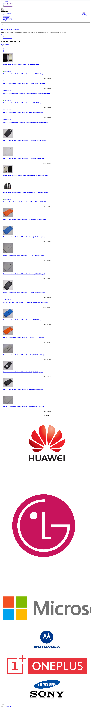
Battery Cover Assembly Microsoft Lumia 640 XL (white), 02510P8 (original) (24, 255)
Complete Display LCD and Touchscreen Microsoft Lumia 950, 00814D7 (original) (25, 122)
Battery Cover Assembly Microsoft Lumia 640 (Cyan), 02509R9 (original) (23, 319)
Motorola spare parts (7, 18)
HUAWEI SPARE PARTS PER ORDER (10, 29)
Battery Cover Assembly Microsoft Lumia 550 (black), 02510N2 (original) (23, 389)
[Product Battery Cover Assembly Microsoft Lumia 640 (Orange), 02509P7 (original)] (8, 334)
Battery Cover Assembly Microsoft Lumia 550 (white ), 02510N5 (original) (23, 406)
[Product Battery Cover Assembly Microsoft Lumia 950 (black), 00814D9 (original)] (7, 109)
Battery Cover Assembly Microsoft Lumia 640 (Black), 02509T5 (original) (23, 372)
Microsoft (7, 44)
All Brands (3, 44)
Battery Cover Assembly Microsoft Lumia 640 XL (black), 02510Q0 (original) (24, 292)
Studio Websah (9, 706)
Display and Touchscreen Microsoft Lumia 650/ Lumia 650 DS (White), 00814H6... (25, 175)
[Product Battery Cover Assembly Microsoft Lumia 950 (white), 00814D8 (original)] (7, 100)
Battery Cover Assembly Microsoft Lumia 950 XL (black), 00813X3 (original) (24, 83)
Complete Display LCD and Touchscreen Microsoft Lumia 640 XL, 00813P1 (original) (26, 201)
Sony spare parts (6, 16)
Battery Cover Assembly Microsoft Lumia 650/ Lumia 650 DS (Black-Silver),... (24, 140)
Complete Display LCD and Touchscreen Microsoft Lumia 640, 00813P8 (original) (25, 302)
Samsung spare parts (7, 14)
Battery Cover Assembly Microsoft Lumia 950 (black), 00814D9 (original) (23, 112)
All (4, 51)
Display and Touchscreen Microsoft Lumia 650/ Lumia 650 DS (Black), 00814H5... (25, 192)
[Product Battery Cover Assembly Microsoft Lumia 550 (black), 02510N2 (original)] (8, 386)
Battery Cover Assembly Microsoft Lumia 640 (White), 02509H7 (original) (23, 355)
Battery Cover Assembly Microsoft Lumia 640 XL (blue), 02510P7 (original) (24, 237)
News (83, 13)
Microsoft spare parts (7, 19)
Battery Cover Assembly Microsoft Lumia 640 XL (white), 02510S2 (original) (24, 274)
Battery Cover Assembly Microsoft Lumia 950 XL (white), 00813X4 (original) (24, 74)
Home (83, 12)
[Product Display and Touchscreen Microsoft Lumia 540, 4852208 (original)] (8, 61)
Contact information (86, 15)
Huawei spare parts (7, 13)
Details (2, 34)
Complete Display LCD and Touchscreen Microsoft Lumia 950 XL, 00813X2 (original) (26, 93)
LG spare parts (6, 17)
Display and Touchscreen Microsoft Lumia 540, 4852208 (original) (21, 64)
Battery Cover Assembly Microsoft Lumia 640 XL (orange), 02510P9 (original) (24, 219)
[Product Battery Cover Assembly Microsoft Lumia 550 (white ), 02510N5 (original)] (8, 404)
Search (2, 9)
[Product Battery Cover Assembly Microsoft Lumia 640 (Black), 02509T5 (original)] (8, 369)
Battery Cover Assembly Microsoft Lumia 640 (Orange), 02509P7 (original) (23, 337)
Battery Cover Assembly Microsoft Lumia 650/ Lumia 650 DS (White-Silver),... (24, 158)
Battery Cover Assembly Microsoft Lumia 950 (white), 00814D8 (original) (23, 102)
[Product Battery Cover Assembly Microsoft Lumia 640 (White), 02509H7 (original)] (8, 352)
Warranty (84, 14)
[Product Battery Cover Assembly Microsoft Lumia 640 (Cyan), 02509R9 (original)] (8, 317)
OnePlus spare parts (7, 20)
